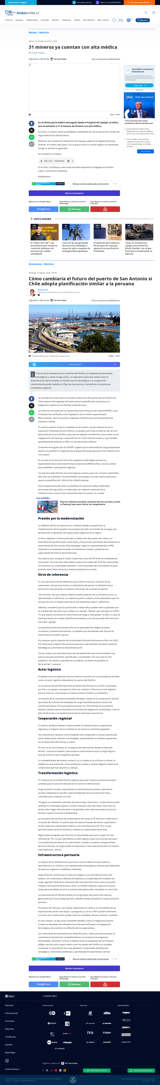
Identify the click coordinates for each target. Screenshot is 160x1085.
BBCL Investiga (89, 20)
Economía (45, 20)
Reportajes (10, 1052)
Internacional (32, 20)
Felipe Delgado (38, 52)
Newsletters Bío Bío (84, 2)
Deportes (55, 20)
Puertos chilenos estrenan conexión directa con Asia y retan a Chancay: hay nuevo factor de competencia (90, 503)
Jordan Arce (43, 290)
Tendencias (66, 20)
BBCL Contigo (103, 20)
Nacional (19, 20)
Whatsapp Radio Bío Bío (143, 1070)
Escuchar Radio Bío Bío (140, 2)
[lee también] (48, 507)
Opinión (77, 20)
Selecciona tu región (17, 2)
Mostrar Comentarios (74, 193)
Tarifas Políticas (11, 1069)
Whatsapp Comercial (98, 1070)
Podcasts (9, 20)
